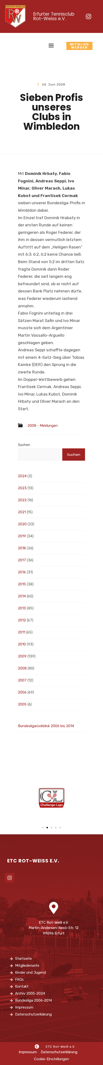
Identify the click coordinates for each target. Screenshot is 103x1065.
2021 (22, 512)
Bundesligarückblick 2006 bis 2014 (46, 726)
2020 (22, 524)
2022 (22, 500)
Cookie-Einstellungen (51, 1059)
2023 (22, 488)
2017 (22, 560)
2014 (22, 596)
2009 (22, 656)
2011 (21, 632)
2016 (22, 572)
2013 (22, 608)
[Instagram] (88, 16)
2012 (22, 620)
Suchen (24, 445)
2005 (22, 704)
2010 (22, 644)
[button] (43, 827)
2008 (22, 668)
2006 (22, 692)
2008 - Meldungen (43, 425)
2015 (22, 584)
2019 (22, 536)
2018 (22, 548)
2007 (22, 680)
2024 (22, 476)
